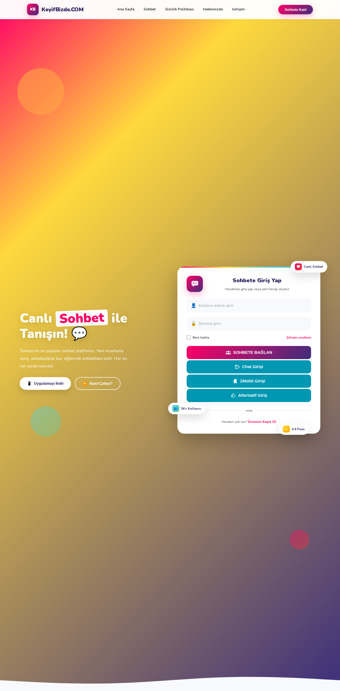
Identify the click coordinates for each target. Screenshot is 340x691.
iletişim (238, 9)
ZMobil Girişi (252, 381)
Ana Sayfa (125, 9)
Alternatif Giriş (252, 395)
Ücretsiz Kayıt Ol (262, 421)
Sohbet (150, 9)
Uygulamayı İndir (45, 384)
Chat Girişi (252, 366)
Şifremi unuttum (299, 337)
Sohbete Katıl (295, 10)
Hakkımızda (213, 9)
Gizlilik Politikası (179, 9)
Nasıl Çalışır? (98, 384)
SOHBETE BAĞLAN (252, 352)
